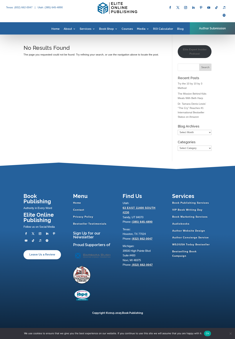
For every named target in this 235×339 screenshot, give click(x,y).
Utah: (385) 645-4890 (50, 7)
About (68, 28)
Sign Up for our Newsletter (86, 235)
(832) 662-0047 (142, 238)
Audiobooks (180, 223)
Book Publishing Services (190, 202)
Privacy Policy (83, 216)
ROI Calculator (163, 28)
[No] (230, 333)
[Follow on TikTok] (216, 7)
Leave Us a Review (42, 254)
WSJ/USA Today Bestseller (191, 244)
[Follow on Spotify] (224, 15)
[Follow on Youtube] (209, 7)
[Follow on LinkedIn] (193, 7)
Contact (78, 209)
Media (141, 28)
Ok (207, 333)
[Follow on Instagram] (186, 7)
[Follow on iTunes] (224, 7)
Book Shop (106, 28)
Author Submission (212, 28)
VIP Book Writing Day (187, 209)
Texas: (10, 7)
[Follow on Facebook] (170, 7)
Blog (180, 28)
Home (55, 28)
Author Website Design (188, 230)
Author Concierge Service (190, 237)
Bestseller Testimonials (89, 223)
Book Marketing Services (190, 216)
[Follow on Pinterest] (201, 7)
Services (85, 28)
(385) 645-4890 (142, 221)
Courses (127, 28)
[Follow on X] (178, 7)
